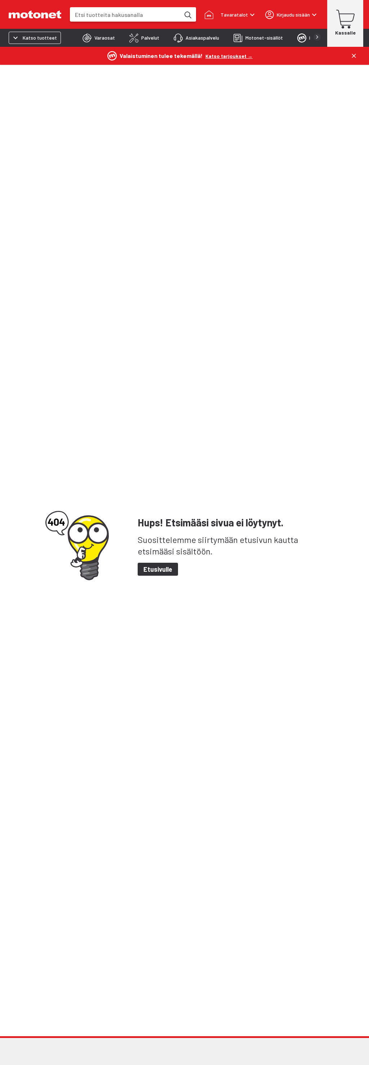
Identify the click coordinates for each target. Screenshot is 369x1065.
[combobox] (125, 14)
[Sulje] (353, 55)
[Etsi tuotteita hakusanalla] (187, 14)
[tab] (98, 37)
